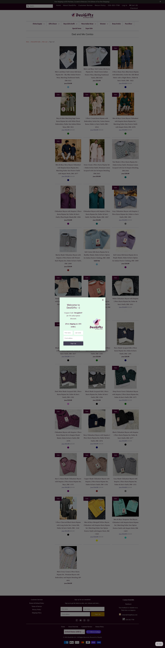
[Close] (103, 300)
